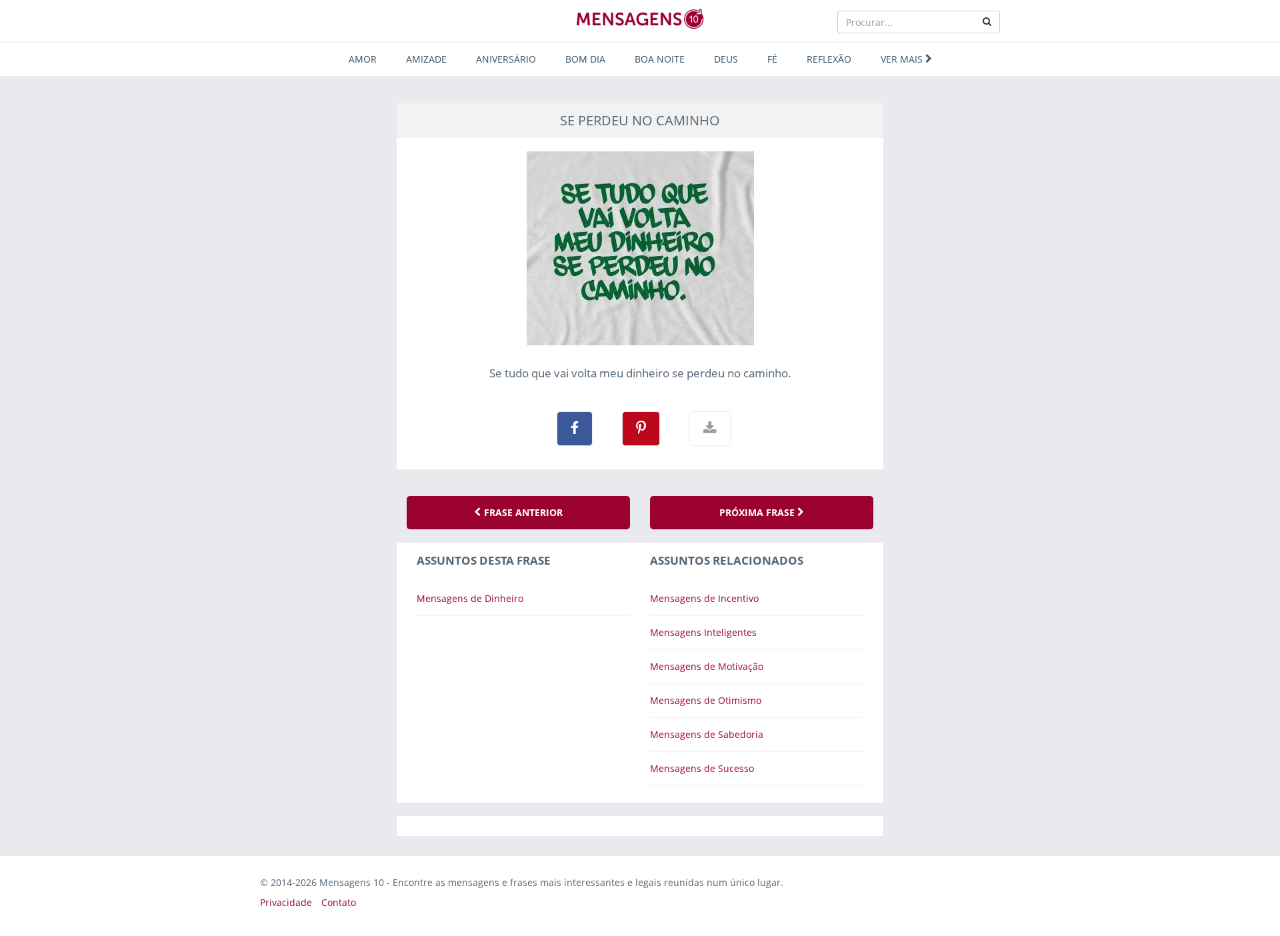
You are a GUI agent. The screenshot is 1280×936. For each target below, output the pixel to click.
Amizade (426, 59)
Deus (726, 59)
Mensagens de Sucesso (702, 768)
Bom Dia (585, 59)
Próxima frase (758, 512)
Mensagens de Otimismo (705, 700)
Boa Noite (660, 59)
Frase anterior (522, 512)
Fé (772, 59)
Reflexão (829, 59)
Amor (363, 59)
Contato (338, 902)
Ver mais (903, 59)
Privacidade (286, 902)
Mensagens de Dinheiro (470, 598)
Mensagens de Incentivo (704, 598)
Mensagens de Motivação (706, 666)
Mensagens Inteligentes (703, 632)
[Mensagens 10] (640, 19)
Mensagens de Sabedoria (706, 734)
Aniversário (506, 59)
